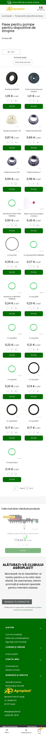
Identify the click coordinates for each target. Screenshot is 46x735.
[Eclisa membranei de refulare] (34, 79)
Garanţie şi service (13, 682)
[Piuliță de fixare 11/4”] (12, 162)
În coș (12, 106)
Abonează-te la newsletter (17, 602)
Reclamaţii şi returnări (15, 686)
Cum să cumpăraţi (14, 634)
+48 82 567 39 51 (11, 715)
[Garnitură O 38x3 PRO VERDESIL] (12, 286)
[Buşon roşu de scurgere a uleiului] (34, 203)
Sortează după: (20, 57)
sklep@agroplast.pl (12, 711)
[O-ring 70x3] (12, 244)
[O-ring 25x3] (34, 327)
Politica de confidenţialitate (17, 638)
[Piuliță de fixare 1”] (34, 162)
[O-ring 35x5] (34, 286)
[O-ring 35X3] (34, 410)
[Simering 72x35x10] (12, 79)
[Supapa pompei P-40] (12, 120)
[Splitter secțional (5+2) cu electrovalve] (23, 523)
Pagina (22, 488)
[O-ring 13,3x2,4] (12, 452)
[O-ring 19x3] (12, 369)
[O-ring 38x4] (12, 327)
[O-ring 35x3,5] (12, 410)
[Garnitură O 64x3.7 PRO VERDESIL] (12, 203)
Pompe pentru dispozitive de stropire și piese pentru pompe (29, 16)
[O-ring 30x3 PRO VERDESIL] (34, 244)
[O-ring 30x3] (34, 369)
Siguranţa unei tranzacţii (16, 642)
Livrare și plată (12, 654)
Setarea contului (13, 670)
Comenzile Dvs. (12, 666)
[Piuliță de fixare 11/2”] (34, 120)
